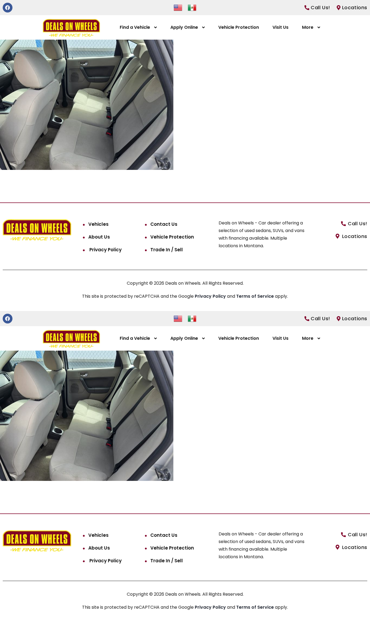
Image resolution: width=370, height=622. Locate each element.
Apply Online (184, 27)
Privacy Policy (105, 249)
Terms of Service (255, 296)
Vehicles (98, 224)
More (307, 27)
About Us (99, 237)
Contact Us (163, 224)
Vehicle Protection (238, 27)
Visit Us (280, 27)
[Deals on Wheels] (71, 27)
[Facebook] (7, 7)
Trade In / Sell (166, 249)
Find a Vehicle (135, 27)
